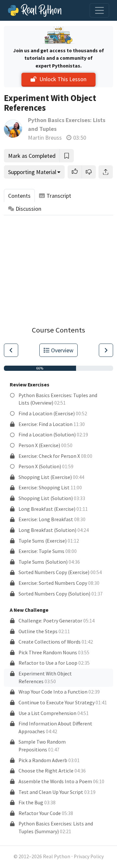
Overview (62, 350)
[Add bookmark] (66, 155)
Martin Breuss (45, 137)
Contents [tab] (19, 195)
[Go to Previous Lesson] (11, 350)
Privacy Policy (89, 856)
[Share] (105, 172)
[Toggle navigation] (99, 10)
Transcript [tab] (58, 195)
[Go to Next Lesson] (106, 350)
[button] (75, 172)
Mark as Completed (32, 155)
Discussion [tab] (28, 208)
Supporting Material (32, 172)
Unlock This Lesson (62, 79)
